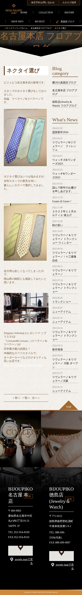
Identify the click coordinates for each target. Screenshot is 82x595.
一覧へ (26, 397)
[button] (20, 547)
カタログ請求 (69, 2)
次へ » (35, 397)
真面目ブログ (67, 21)
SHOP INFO (17, 21)
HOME (23, 12)
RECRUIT (40, 21)
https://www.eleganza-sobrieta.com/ (23, 365)
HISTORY (69, 12)
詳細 (28, 496)
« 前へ (16, 397)
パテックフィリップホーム (16, 28)
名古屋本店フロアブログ (41, 28)
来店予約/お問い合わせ (43, 2)
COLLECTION (46, 12)
